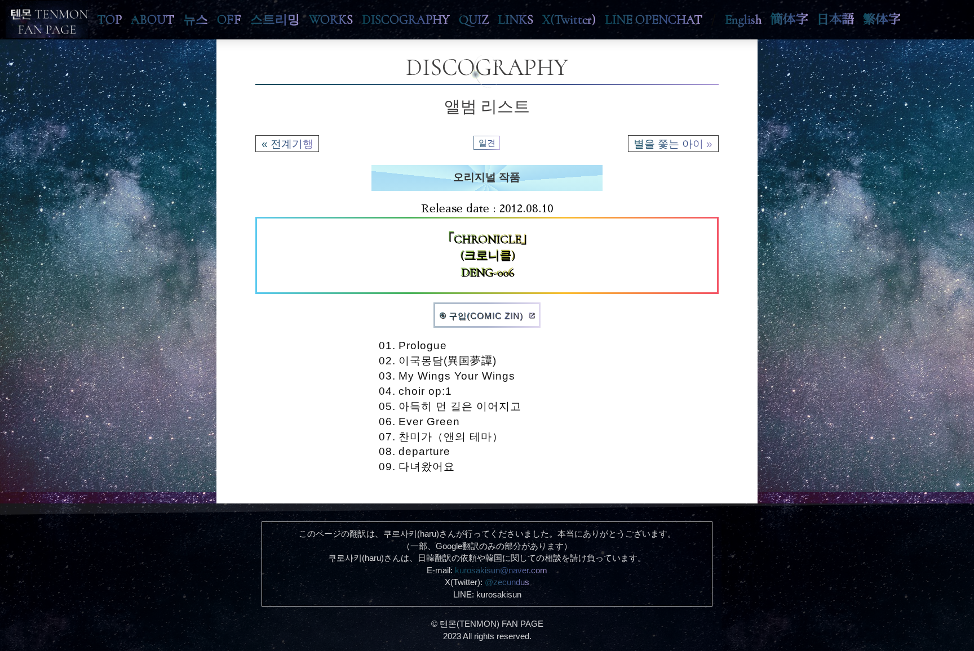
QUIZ (474, 19)
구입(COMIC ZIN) (486, 315)
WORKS (331, 19)
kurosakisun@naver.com (501, 570)
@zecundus (507, 582)
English (743, 19)
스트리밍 (275, 19)
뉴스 (195, 19)
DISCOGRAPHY (406, 19)
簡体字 (789, 19)
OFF (229, 19)
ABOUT (152, 19)
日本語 (835, 19)
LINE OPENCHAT (653, 19)
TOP (109, 19)
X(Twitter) (569, 19)
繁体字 (881, 19)
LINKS (515, 19)
